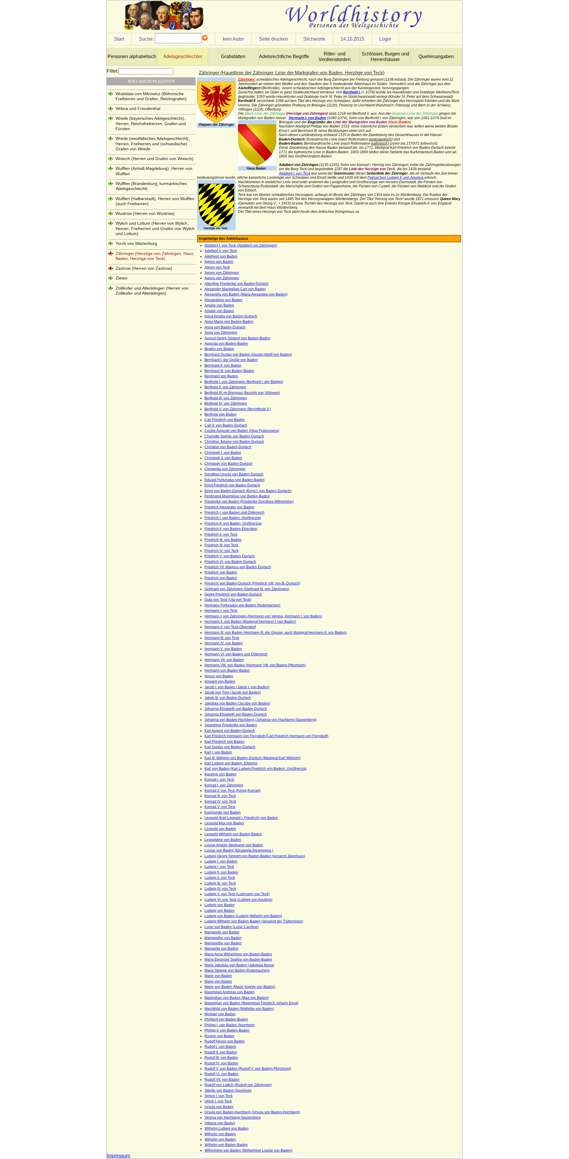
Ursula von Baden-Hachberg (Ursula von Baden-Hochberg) (252, 1112)
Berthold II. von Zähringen (225, 387)
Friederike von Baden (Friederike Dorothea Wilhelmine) (249, 501)
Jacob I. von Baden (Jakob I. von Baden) (236, 687)
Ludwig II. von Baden (221, 872)
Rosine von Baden (219, 1036)
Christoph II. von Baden (223, 458)
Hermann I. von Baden (307, 118)
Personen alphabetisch (132, 56)
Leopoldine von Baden (222, 840)
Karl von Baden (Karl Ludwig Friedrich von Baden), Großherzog (255, 769)
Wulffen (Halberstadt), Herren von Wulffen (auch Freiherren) (155, 201)
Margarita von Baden (221, 948)
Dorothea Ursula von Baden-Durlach (233, 474)
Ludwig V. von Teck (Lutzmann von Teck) (237, 894)
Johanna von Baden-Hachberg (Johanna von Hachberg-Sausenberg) (260, 720)
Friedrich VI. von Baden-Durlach (230, 562)
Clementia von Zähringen (224, 469)
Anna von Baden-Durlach (224, 327)
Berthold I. (351, 92)
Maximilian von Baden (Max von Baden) (236, 998)
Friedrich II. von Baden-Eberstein (230, 529)
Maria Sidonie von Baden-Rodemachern (237, 970)
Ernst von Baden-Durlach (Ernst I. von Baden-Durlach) (248, 491)
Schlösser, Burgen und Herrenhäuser (385, 56)
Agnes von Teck (217, 267)
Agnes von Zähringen (221, 273)
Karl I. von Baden (218, 752)
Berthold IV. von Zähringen (225, 403)
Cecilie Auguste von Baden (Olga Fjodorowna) (241, 431)
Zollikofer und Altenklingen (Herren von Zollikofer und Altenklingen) (152, 291)
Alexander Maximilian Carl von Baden (235, 289)
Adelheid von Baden (220, 256)
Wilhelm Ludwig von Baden (226, 1128)
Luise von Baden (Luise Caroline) (231, 927)
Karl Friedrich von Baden (224, 742)
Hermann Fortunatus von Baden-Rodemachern (242, 605)
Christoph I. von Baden (222, 453)
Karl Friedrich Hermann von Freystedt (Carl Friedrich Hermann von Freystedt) (266, 736)
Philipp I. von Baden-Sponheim (229, 1025)
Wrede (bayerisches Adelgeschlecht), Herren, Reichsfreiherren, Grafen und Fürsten (151, 123)
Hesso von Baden (218, 676)
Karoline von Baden (220, 774)
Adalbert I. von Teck (294, 173)
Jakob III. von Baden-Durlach (227, 698)
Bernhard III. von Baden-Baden (229, 371)
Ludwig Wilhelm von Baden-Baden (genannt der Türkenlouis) (253, 921)
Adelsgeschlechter (182, 56)
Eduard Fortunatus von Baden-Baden (234, 480)
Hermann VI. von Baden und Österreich (236, 654)
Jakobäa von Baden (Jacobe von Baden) (237, 703)
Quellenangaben (436, 56)
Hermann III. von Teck (221, 638)
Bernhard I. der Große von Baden (231, 360)
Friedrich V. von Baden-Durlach (229, 556)
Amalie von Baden (219, 305)
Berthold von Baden (220, 414)
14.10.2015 (352, 38)
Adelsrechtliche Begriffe (284, 56)
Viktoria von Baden (219, 1123)
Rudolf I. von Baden (220, 1047)
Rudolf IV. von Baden (221, 1063)
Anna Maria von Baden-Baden (228, 322)
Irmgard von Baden (219, 681)
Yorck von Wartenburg (136, 243)
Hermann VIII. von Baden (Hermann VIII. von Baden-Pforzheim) (255, 665)
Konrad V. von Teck (219, 807)
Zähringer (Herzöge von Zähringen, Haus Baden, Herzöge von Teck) (154, 256)
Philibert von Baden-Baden (226, 1019)
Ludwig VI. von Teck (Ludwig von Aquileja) (238, 900)
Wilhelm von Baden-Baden (226, 1145)
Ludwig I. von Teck (219, 867)
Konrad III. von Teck (220, 796)
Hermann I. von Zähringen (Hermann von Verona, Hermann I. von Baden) (263, 616)
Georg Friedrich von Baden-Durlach (233, 594)
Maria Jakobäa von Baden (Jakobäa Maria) (239, 965)
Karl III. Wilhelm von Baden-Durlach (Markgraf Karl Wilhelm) (252, 758)
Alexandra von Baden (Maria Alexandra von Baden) (245, 294)
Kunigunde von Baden (222, 812)
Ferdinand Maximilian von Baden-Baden (237, 496)
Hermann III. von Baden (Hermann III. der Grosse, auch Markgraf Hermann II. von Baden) (275, 632)
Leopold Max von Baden (224, 823)
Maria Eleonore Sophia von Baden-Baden (238, 959)
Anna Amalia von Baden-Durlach (230, 316)
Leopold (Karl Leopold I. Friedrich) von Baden (241, 818)
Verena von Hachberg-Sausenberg (232, 1117)
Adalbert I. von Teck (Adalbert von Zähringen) (240, 245)
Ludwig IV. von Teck (220, 889)
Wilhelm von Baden (220, 1134)
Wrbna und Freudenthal (138, 108)
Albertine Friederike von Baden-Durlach (236, 284)
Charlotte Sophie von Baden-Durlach (234, 436)
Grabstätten (233, 56)
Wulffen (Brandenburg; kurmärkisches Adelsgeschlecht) (151, 186)
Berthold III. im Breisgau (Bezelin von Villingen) (242, 393)
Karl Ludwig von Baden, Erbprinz (231, 763)
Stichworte (314, 38)
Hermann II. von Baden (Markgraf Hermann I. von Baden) (250, 622)
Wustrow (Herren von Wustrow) (145, 213)
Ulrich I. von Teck (218, 1101)
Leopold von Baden (220, 829)
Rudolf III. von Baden (221, 1058)
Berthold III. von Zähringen (225, 398)
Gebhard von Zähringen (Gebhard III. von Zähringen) (246, 589)
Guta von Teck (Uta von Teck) (227, 600)
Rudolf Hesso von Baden (224, 1041)
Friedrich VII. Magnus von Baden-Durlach (237, 567)
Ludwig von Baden (219, 905)
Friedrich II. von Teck (220, 534)
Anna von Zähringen (220, 333)
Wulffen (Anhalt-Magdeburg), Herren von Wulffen (154, 171)
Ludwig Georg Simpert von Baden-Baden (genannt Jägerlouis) (254, 856)
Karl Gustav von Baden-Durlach (229, 747)
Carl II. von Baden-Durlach (225, 425)
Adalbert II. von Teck (220, 251)
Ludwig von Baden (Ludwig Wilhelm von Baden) (243, 916)
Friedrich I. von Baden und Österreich (234, 512)
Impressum (118, 1155)
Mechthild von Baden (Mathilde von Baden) (239, 1009)
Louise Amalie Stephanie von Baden (233, 845)
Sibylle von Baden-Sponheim (228, 1090)
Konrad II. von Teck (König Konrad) (232, 790)
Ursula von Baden (219, 1107)
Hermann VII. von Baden (224, 660)
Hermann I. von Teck (220, 611)
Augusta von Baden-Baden (226, 343)
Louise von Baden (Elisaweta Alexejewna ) (238, 850)
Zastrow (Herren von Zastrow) (144, 268)
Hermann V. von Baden (223, 649)
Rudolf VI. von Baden (221, 1074)
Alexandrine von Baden (223, 300)
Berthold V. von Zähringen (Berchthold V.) (237, 409)
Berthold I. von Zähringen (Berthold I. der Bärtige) (243, 382)
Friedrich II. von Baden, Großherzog (233, 523)
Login (385, 38)
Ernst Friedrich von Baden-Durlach (232, 485)
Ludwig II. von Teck (219, 878)
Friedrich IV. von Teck (221, 551)
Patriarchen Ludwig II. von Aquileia (395, 177)
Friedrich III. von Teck (221, 545)
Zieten (121, 278)
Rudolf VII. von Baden (221, 1079)
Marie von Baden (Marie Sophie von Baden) (239, 987)
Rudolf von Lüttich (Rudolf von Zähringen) (238, 1085)
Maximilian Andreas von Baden (229, 992)
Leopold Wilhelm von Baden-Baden (233, 834)
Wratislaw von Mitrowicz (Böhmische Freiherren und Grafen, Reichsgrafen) (151, 96)
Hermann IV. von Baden (223, 643)
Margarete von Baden (221, 932)
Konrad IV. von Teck (220, 801)
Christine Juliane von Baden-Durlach (234, 442)
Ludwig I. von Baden (220, 861)
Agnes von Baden (218, 262)
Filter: (113, 71)
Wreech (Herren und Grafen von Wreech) (155, 158)
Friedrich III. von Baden (223, 540)
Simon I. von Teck (218, 1096)
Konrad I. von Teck (219, 780)
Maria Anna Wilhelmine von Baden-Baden (238, 954)
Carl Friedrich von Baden (224, 420)
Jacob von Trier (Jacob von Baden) (232, 692)
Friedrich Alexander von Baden (229, 507)
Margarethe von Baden (223, 938)
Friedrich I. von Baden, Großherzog (232, 518)
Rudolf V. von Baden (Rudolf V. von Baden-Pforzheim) (247, 1069)
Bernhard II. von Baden (223, 365)
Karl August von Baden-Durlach (229, 731)
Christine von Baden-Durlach (227, 447)
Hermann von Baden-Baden (227, 670)
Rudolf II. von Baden (220, 1052)
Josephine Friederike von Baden (230, 725)
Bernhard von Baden (221, 376)
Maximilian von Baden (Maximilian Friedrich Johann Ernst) (251, 1003)
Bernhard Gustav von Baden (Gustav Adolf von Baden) (248, 354)
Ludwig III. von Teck (220, 883)
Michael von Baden (220, 1014)
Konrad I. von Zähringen (223, 785)
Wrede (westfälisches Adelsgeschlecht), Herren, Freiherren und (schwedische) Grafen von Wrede (153, 143)
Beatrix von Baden (219, 349)
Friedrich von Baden (220, 572)
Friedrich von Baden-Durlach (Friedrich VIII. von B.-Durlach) (252, 583)
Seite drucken (273, 38)
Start (119, 38)
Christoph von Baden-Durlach (228, 464)
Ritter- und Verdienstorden (335, 56)
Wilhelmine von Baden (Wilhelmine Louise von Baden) (248, 1150)
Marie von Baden (218, 976)
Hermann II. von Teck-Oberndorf (230, 627)
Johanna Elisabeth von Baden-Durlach (235, 709)
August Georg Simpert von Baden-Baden (237, 338)
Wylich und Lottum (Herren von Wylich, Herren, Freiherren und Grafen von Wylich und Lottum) (155, 228)
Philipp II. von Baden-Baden (227, 1030)
